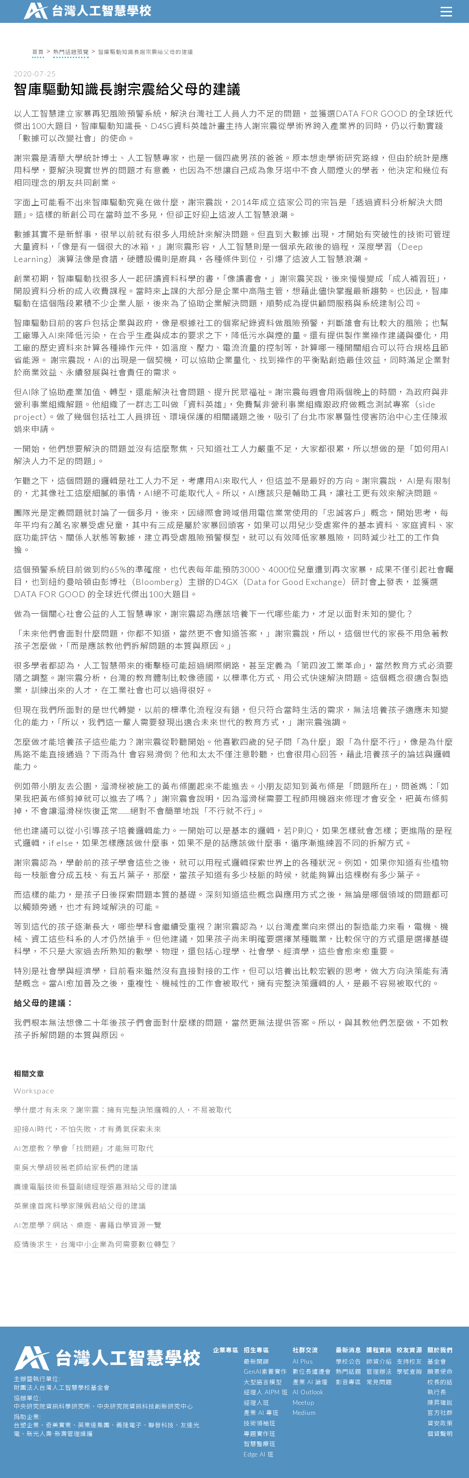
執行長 (437, 1392)
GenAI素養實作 (265, 1371)
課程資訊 (379, 1350)
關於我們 (440, 1350)
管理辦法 (379, 1371)
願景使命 (440, 1371)
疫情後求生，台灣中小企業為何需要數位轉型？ (95, 1244)
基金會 (437, 1361)
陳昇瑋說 (440, 1402)
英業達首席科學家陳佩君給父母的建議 (80, 1205)
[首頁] (89, 10)
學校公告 (348, 1361)
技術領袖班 (260, 1423)
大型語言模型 (263, 1382)
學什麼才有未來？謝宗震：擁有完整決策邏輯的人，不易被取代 (123, 1109)
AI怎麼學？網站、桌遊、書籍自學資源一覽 (88, 1225)
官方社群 (440, 1412)
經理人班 (256, 1402)
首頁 (38, 51)
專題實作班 (260, 1433)
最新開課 (256, 1361)
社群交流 (305, 1350)
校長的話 (440, 1382)
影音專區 (348, 1382)
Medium (304, 1412)
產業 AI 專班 (261, 1412)
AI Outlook (308, 1392)
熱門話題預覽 (71, 51)
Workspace (34, 1090)
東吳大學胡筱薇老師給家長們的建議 (76, 1167)
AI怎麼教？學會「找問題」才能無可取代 (84, 1148)
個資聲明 (440, 1433)
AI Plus (303, 1361)
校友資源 (409, 1350)
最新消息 (348, 1350)
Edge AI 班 (259, 1454)
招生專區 (256, 1350)
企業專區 (226, 1350)
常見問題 (379, 1382)
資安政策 (440, 1423)
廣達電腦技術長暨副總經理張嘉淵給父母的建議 (95, 1186)
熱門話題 (348, 1371)
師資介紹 (379, 1361)
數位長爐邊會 (312, 1371)
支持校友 (409, 1361)
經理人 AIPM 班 (266, 1392)
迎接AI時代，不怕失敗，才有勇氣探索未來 (88, 1129)
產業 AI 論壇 (310, 1382)
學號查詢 (409, 1371)
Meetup (303, 1402)
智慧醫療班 (260, 1443)
